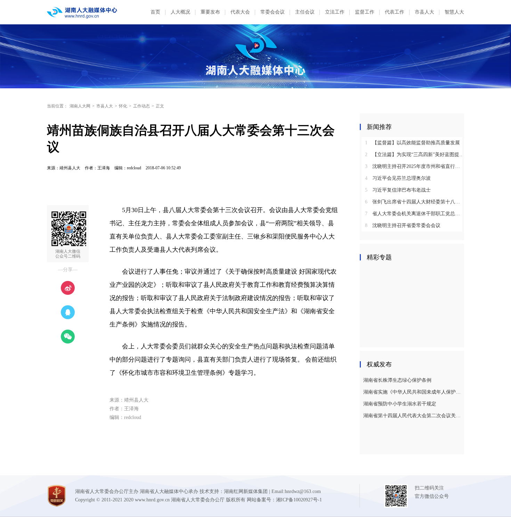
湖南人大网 (80, 106)
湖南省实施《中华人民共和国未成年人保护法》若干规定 (412, 392)
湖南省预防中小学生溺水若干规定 (399, 403)
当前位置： (57, 106)
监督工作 (364, 12)
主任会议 (305, 12)
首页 (155, 12)
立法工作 (334, 12)
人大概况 (180, 12)
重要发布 (210, 12)
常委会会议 (272, 12)
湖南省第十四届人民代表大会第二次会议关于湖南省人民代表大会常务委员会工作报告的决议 (412, 415)
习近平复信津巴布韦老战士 (398, 190)
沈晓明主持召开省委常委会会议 (402, 225)
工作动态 (141, 106)
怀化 (123, 106)
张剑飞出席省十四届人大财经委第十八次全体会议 (414, 201)
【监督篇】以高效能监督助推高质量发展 (412, 142)
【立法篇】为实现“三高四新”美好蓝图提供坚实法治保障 (414, 154)
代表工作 (394, 12)
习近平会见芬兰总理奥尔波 (398, 178)
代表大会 (240, 12)
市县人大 (424, 12)
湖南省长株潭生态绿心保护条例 (397, 380)
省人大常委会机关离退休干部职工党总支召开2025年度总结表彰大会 (414, 213)
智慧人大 (454, 12)
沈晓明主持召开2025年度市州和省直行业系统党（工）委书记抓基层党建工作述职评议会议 (414, 166)
